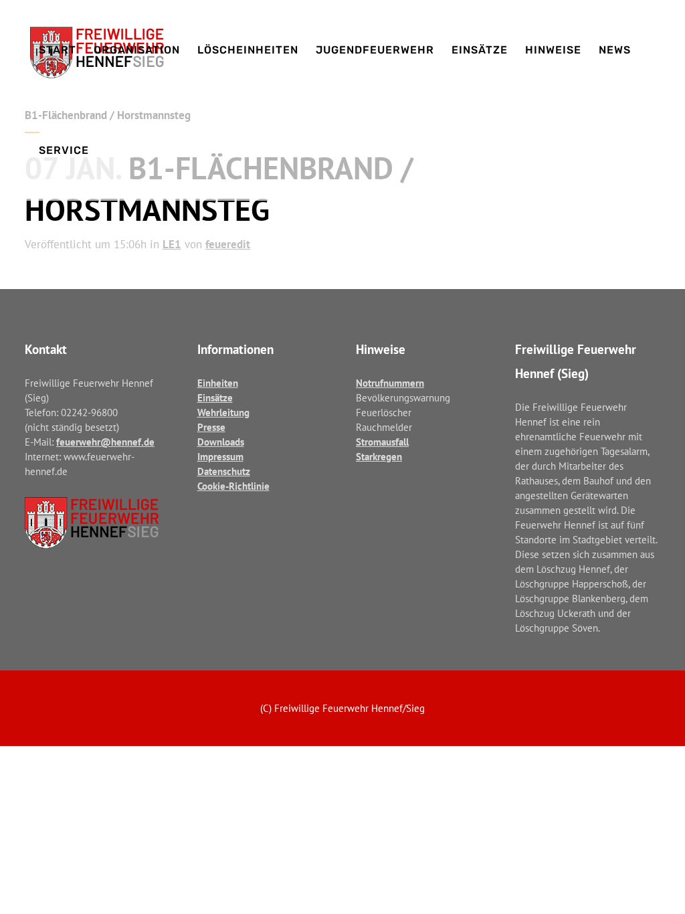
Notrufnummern (390, 383)
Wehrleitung (223, 412)
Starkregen (379, 456)
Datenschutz (223, 471)
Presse (211, 427)
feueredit (227, 244)
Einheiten (217, 383)
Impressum (220, 456)
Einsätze (215, 397)
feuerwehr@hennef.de (105, 442)
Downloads (220, 442)
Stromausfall (382, 442)
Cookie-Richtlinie (233, 486)
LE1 (172, 244)
